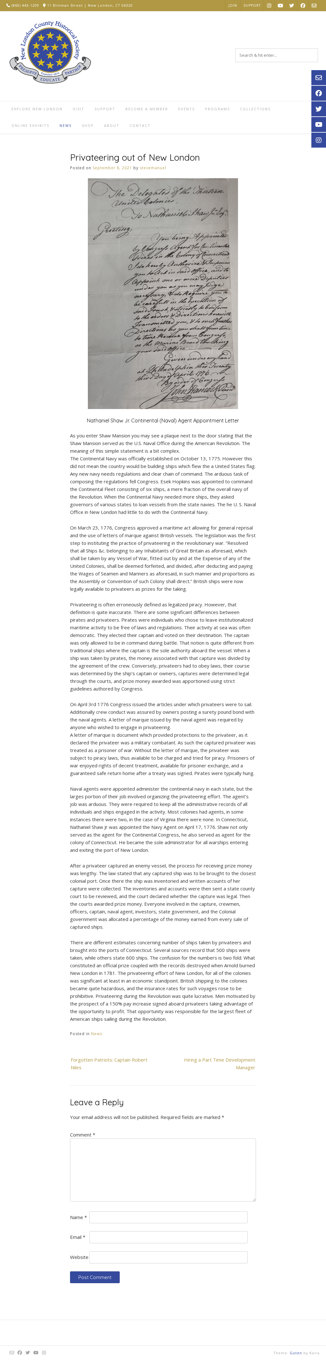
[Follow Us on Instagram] (269, 5)
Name (78, 1217)
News (96, 1033)
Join (233, 5)
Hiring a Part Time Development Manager (219, 1064)
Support (252, 5)
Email (77, 1237)
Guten (296, 1352)
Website (79, 1257)
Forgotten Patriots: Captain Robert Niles (109, 1064)
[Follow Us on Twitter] (291, 5)
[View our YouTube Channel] (280, 5)
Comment (82, 1134)
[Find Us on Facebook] (302, 5)
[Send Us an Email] (314, 5)
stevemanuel (153, 168)
